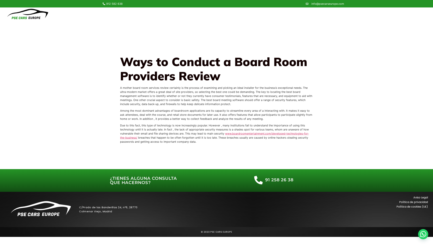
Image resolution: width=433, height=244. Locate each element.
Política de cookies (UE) (412, 207)
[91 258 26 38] (258, 180)
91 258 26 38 (279, 179)
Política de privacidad (413, 202)
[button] (423, 234)
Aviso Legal (420, 197)
